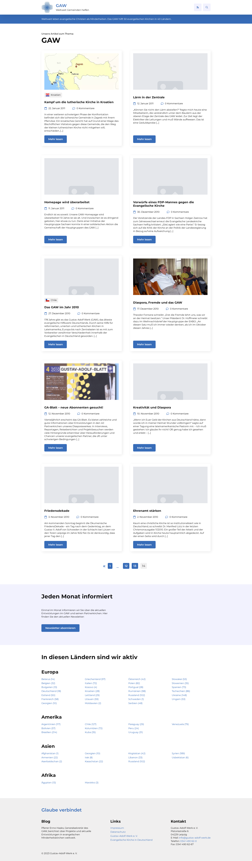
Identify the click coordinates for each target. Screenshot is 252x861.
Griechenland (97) (95, 679)
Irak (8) (89, 757)
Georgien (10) (49, 703)
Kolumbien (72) (94, 728)
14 (143, 566)
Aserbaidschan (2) (51, 761)
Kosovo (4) (91, 687)
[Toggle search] (207, 7)
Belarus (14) (48, 679)
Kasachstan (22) (94, 761)
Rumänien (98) (137, 691)
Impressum (117, 828)
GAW (61, 5)
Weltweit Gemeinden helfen (72, 10)
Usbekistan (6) (180, 757)
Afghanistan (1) (49, 753)
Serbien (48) (135, 703)
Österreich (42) (137, 679)
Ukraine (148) (179, 695)
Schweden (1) (136, 699)
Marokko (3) (91, 782)
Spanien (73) (179, 687)
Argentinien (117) (51, 724)
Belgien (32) (48, 683)
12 (126, 566)
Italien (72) (91, 683)
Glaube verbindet (61, 810)
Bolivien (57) (48, 728)
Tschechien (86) (181, 691)
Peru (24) (133, 728)
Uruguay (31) (135, 732)
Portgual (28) (135, 687)
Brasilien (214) (49, 732)
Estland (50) (48, 695)
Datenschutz (118, 832)
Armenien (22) (49, 757)
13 (134, 566)
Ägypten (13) (48, 782)
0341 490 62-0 (188, 841)
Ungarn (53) (178, 699)
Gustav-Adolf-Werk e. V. (124, 836)
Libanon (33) (135, 757)
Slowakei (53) (179, 679)
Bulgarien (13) (49, 687)
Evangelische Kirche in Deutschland (131, 840)
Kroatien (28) (92, 691)
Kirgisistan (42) (136, 753)
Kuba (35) (90, 732)
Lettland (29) (92, 695)
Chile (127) (90, 724)
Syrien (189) (178, 753)
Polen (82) (134, 683)
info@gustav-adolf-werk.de (195, 837)
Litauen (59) (92, 699)
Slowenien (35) (180, 683)
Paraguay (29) (136, 724)
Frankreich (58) (50, 699)
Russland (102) (136, 695)
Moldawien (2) (93, 703)
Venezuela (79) (180, 724)
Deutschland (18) (51, 691)
